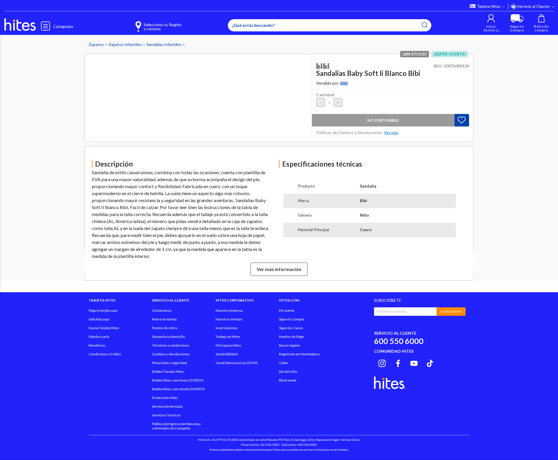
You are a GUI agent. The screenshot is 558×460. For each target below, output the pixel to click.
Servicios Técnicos (166, 415)
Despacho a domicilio (168, 336)
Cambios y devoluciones (171, 354)
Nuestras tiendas (229, 319)
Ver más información (279, 269)
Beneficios (97, 345)
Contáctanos (162, 310)
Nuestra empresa (229, 310)
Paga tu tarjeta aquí (103, 310)
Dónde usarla (99, 336)
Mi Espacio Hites (228, 345)
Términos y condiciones (170, 345)
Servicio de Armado (167, 406)
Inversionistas (227, 328)
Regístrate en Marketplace (299, 354)
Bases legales (289, 345)
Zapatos (97, 44)
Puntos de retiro (164, 328)
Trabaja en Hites (228, 336)
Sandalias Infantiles (164, 44)
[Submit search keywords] (425, 25)
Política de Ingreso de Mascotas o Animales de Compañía (176, 426)
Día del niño (288, 371)
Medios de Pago (291, 336)
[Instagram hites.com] (382, 362)
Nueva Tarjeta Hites (104, 328)
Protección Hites (165, 397)
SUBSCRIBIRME (451, 311)
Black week (287, 380)
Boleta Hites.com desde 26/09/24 (178, 389)
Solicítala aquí (99, 319)
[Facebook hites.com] (398, 362)
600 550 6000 (398, 341)
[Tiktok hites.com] (430, 362)
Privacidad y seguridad (169, 363)
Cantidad (325, 94)
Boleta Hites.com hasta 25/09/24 (177, 380)
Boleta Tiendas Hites (168, 371)
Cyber (283, 363)
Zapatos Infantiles (125, 44)
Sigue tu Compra (291, 319)
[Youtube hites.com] (414, 362)
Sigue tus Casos (291, 328)
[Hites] (20, 24)
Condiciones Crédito (105, 354)
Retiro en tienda (164, 319)
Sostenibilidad (226, 354)
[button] (491, 23)
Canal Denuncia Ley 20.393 (236, 363)
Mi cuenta (286, 310)
